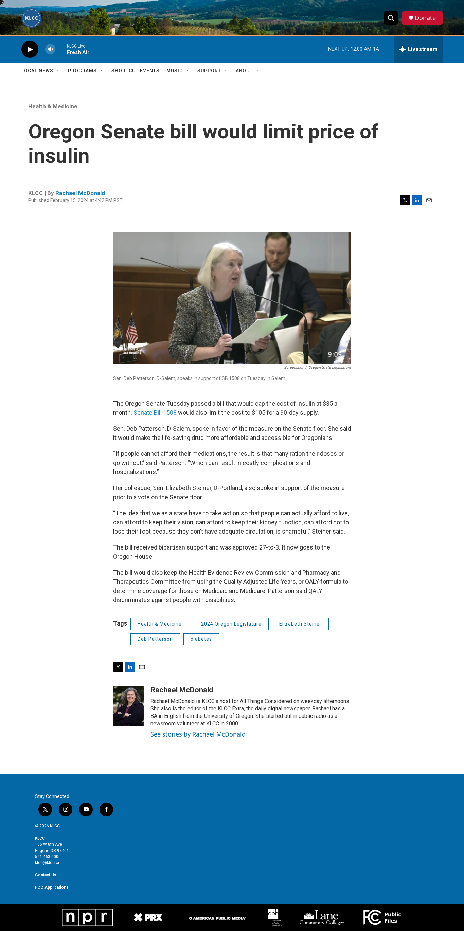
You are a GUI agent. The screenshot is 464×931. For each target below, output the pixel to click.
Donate (425, 17)
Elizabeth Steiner (300, 624)
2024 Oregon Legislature (231, 624)
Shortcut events (135, 70)
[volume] (50, 49)
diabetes (201, 639)
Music (174, 70)
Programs (82, 70)
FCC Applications (52, 887)
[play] (29, 49)
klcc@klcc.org (48, 862)
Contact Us (45, 875)
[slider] (61, 49)
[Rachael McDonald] (128, 706)
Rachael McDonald (80, 193)
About (244, 70)
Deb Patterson (155, 639)
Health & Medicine (52, 106)
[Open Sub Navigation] (58, 70)
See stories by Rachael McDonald (198, 734)
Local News (37, 70)
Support (209, 70)
